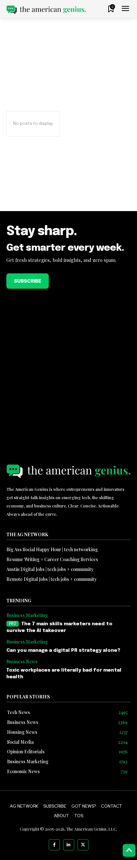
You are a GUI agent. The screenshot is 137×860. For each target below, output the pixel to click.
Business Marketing (27, 615)
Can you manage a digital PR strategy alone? (63, 650)
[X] (83, 844)
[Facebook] (54, 844)
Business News (22, 662)
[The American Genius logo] (46, 9)
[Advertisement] (68, 186)
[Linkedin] (68, 844)
